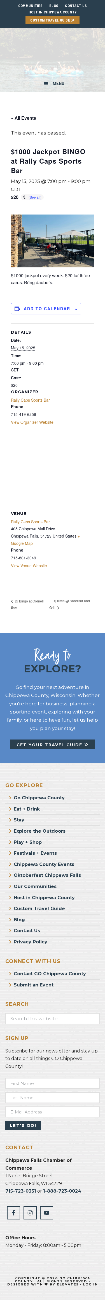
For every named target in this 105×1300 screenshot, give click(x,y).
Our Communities (35, 886)
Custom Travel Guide (50, 20)
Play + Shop (28, 842)
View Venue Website (29, 565)
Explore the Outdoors (40, 831)
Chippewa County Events (44, 864)
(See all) (35, 197)
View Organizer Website (32, 422)
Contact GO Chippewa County (50, 973)
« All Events (23, 118)
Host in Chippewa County (53, 12)
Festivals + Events (35, 853)
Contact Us (27, 930)
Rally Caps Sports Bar (30, 400)
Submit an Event (33, 985)
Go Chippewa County (39, 797)
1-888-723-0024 (62, 1191)
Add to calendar (47, 308)
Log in (90, 1284)
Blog (19, 919)
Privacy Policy (30, 942)
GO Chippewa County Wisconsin (52, 54)
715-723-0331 (20, 1191)
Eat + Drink (27, 809)
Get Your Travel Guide (50, 744)
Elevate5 (68, 1284)
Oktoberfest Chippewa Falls (47, 875)
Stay (19, 820)
